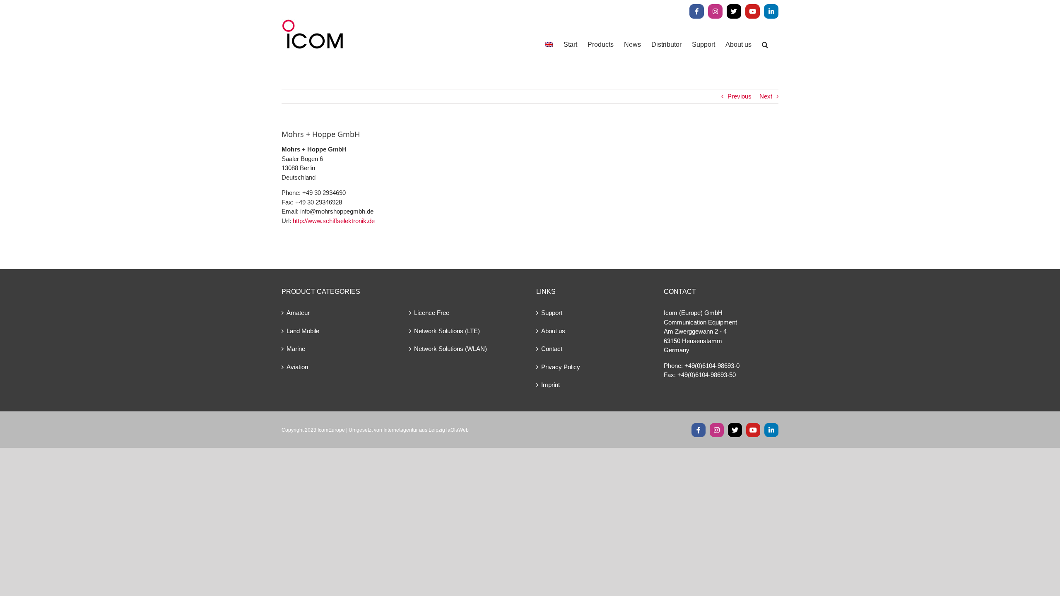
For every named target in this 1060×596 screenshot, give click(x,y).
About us (553, 330)
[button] (765, 44)
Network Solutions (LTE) (447, 330)
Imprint (550, 384)
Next (765, 96)
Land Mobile (303, 330)
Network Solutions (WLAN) (450, 348)
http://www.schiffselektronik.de (334, 220)
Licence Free (431, 312)
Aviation (297, 366)
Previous (740, 96)
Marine (296, 348)
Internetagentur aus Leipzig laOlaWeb (426, 430)
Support (551, 312)
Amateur (298, 312)
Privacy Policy (560, 366)
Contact (551, 348)
